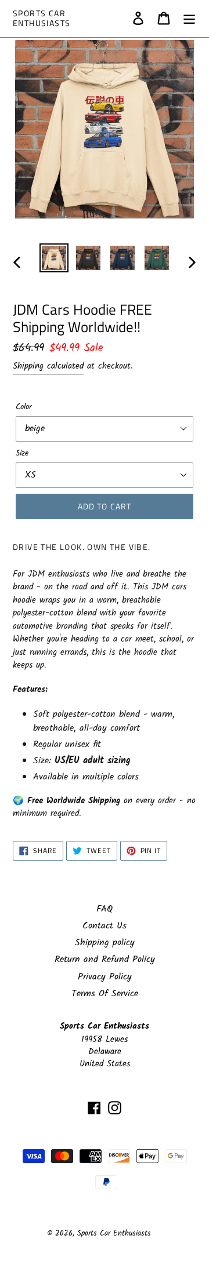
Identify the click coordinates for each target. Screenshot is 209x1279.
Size (22, 453)
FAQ (104, 909)
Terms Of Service (104, 993)
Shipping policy (105, 942)
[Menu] (189, 18)
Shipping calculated (48, 366)
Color (24, 407)
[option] (54, 258)
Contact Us (104, 926)
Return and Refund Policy (105, 959)
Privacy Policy (105, 977)
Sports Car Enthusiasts (41, 18)
